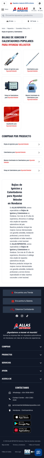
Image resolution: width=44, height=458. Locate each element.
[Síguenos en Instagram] (22, 316)
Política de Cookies (6, 452)
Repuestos (10, 28)
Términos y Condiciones (19, 445)
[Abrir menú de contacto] (38, 452)
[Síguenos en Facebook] (17, 316)
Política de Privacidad (34, 445)
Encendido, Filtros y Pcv (23, 28)
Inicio (3, 28)
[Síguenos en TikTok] (27, 316)
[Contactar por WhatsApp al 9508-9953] (39, 3)
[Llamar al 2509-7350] (4, 3)
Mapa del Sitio (5, 445)
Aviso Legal (18, 452)
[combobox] (22, 15)
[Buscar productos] (3, 16)
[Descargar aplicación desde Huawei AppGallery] (22, 430)
